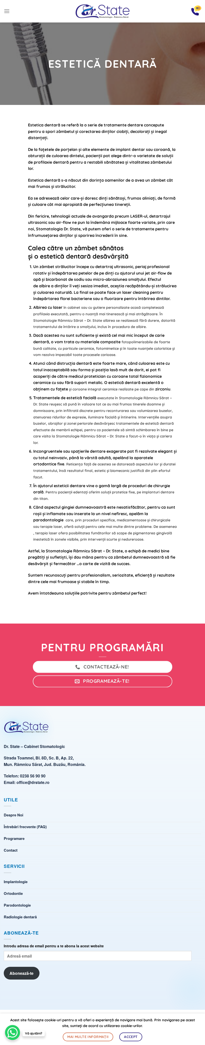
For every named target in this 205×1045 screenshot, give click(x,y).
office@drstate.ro (33, 782)
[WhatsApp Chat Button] (12, 1032)
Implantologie (16, 881)
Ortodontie (13, 893)
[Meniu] (7, 11)
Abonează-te (22, 973)
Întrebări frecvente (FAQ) (25, 826)
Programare (14, 838)
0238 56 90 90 (33, 776)
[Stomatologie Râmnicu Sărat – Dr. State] (102, 11)
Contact (11, 850)
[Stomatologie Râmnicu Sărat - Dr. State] (26, 729)
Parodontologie (17, 905)
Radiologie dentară (20, 917)
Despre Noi (13, 815)
